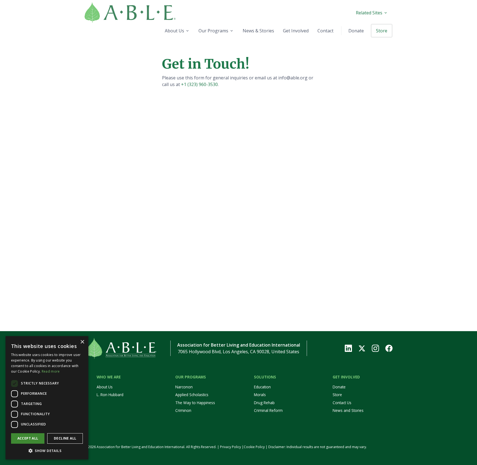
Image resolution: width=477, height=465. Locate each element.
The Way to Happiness (195, 402)
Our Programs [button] (213, 31)
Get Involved (346, 377)
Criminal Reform (268, 410)
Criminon (183, 410)
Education (262, 386)
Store (337, 394)
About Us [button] (174, 31)
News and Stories (348, 410)
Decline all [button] (65, 438)
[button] (47, 450)
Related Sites (369, 13)
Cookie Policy (254, 447)
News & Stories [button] (258, 31)
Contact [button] (325, 31)
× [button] (82, 342)
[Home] (143, 12)
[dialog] (47, 397)
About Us (105, 386)
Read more (51, 371)
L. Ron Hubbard (110, 394)
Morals (260, 394)
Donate (339, 386)
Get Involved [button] (296, 31)
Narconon (184, 386)
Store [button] (381, 31)
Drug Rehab (264, 402)
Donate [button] (356, 31)
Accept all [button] (27, 438)
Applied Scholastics (191, 394)
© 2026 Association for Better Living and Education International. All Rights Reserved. (150, 447)
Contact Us (342, 402)
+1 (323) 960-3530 (199, 84)
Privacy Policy (230, 447)
